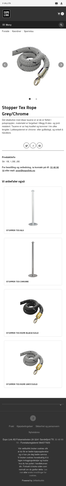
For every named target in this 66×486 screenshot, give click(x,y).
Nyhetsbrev (34, 432)
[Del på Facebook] (33, 145)
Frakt (11, 426)
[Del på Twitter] (26, 145)
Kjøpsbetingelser (25, 426)
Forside (5, 31)
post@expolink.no (25, 170)
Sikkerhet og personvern (47, 426)
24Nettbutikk (38, 480)
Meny (8, 24)
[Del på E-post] (40, 145)
